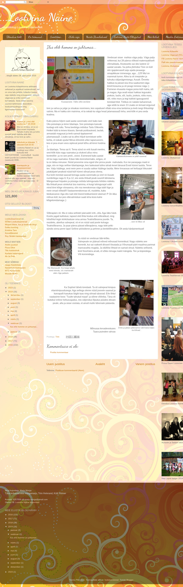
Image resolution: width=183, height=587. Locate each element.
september (16, 299)
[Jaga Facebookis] (75, 336)
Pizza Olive (10, 247)
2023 (10, 287)
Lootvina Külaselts (170, 51)
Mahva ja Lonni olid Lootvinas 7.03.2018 (26, 122)
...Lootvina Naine (36, 17)
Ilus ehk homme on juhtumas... (24, 327)
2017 (10, 341)
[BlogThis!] (70, 336)
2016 (10, 345)
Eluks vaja (74, 37)
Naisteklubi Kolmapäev (15, 268)
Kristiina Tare (11, 230)
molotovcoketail (112, 580)
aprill (13, 315)
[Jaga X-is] (72, 336)
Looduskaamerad (13, 219)
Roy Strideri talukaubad (15, 236)
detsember (16, 295)
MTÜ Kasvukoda (12, 270)
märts (13, 319)
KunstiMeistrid (11, 233)
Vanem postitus (145, 364)
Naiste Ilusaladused (96, 37)
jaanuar (14, 332)
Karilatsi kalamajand (14, 253)
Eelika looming (11, 227)
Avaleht (100, 364)
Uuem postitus (55, 364)
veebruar (15, 323)
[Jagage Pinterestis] (78, 336)
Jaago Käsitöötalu (13, 265)
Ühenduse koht (14, 37)
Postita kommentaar (59, 352)
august (14, 303)
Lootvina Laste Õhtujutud (127, 37)
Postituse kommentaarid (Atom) (69, 370)
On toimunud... (36, 37)
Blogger (129, 580)
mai (12, 311)
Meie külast (153, 37)
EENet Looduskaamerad (16, 222)
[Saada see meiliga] (67, 336)
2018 (10, 337)
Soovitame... (56, 37)
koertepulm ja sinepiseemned (24, 166)
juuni (13, 307)
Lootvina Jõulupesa (170, 66)
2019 (10, 291)
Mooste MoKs (11, 273)
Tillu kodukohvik (12, 250)
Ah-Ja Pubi (10, 256)
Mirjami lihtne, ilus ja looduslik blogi (21, 224)
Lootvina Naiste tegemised (27, 502)
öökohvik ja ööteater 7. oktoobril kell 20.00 (27, 143)
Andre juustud (11, 245)
